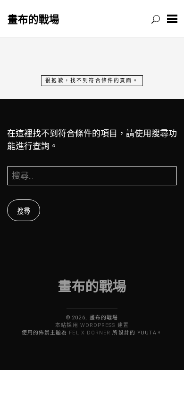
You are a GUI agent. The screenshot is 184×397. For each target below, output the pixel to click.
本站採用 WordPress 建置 (91, 325)
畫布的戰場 (33, 19)
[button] (172, 18)
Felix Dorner (89, 333)
